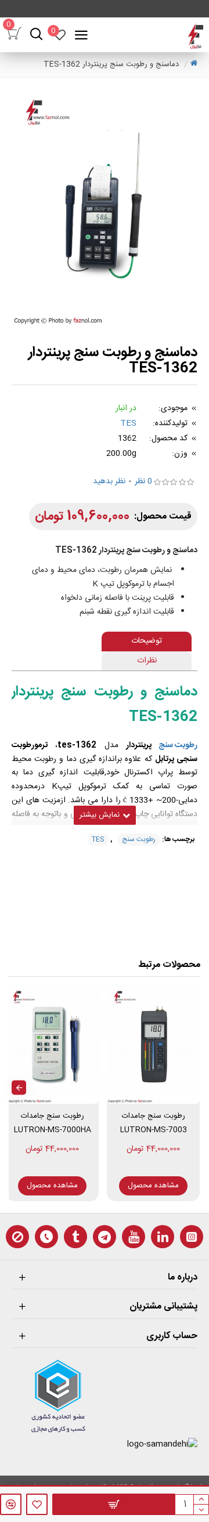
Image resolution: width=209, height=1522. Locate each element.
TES (128, 423)
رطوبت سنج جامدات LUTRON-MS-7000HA (52, 1123)
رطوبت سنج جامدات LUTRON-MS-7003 (153, 1123)
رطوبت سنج (177, 745)
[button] (190, 1088)
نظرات (147, 661)
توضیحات (146, 641)
